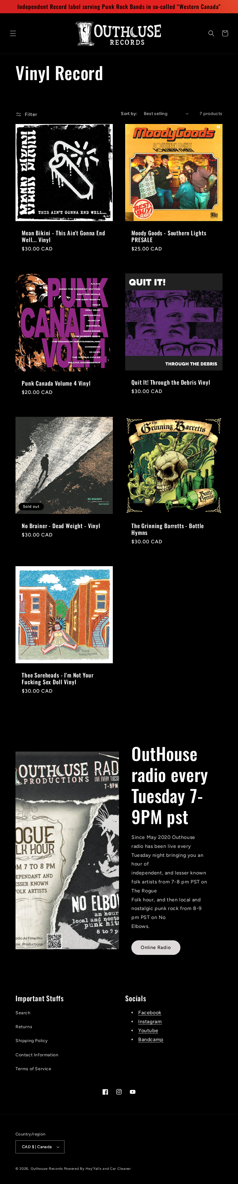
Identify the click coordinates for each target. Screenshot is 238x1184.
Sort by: (129, 113)
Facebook (149, 1012)
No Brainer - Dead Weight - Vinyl (61, 525)
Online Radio (156, 947)
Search (23, 1012)
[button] (13, 33)
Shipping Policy (31, 1040)
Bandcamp (151, 1039)
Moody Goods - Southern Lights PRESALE (168, 236)
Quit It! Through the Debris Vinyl (170, 382)
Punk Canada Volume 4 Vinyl (56, 383)
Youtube (148, 1030)
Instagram (150, 1021)
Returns (23, 1026)
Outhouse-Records (47, 1169)
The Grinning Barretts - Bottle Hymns (167, 529)
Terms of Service (33, 1068)
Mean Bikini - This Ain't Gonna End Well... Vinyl (63, 236)
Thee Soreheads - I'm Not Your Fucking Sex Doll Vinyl (57, 678)
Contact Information (36, 1055)
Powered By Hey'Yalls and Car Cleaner (97, 1169)
